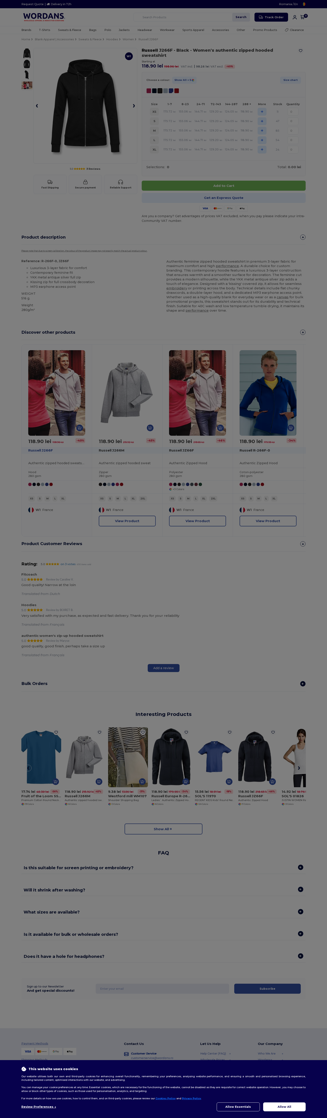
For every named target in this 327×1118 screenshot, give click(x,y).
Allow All (284, 1106)
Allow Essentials (238, 1106)
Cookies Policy (165, 1098)
